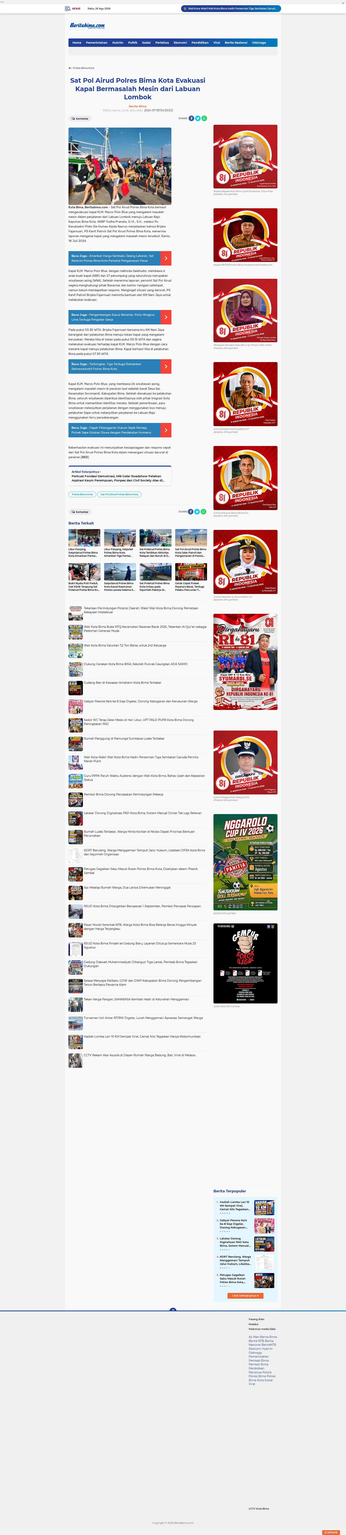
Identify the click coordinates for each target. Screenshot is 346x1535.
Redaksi (253, 1324)
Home (76, 8)
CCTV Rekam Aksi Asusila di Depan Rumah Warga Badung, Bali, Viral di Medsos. (140, 1055)
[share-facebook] (191, 118)
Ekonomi (180, 42)
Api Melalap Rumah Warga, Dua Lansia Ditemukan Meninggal (127, 887)
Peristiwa (162, 42)
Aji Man (254, 1337)
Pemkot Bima (258, 1364)
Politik (132, 42)
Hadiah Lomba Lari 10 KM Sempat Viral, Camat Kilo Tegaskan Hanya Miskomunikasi (142, 1036)
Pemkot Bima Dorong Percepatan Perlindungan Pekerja (123, 794)
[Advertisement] (137, 1098)
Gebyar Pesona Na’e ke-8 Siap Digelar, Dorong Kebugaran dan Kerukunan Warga (140, 701)
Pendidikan (200, 42)
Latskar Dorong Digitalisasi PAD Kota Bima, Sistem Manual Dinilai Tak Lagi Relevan (142, 813)
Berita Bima (268, 1337)
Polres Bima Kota (82, 494)
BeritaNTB (269, 1345)
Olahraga (259, 42)
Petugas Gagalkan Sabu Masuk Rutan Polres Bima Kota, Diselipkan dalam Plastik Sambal (232, 1278)
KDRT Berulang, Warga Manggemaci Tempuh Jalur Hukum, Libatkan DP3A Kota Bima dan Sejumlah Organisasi (235, 1260)
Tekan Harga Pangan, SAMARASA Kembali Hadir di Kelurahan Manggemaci (136, 999)
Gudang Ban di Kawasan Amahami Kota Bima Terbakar (122, 682)
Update (332, 1532)
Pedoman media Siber (262, 1329)
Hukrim (117, 42)
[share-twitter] (198, 118)
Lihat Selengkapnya (244, 1295)
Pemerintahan (97, 42)
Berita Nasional (236, 42)
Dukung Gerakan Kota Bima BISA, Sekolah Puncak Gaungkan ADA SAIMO (136, 664)
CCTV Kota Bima (259, 1508)
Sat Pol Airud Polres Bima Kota (119, 494)
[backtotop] (173, 1311)
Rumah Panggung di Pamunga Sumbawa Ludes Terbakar (124, 738)
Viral (216, 42)
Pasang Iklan (256, 1319)
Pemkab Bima (259, 1360)
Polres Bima (257, 1376)
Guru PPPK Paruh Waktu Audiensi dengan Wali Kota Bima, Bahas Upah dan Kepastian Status (233, 8)
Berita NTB (256, 1341)
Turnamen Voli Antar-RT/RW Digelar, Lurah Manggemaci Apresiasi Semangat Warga (143, 1018)
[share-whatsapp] (204, 118)
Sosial (146, 42)
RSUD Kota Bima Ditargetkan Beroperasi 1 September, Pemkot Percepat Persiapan (142, 906)
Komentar (81, 118)
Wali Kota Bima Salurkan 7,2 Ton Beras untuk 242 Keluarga (125, 645)
